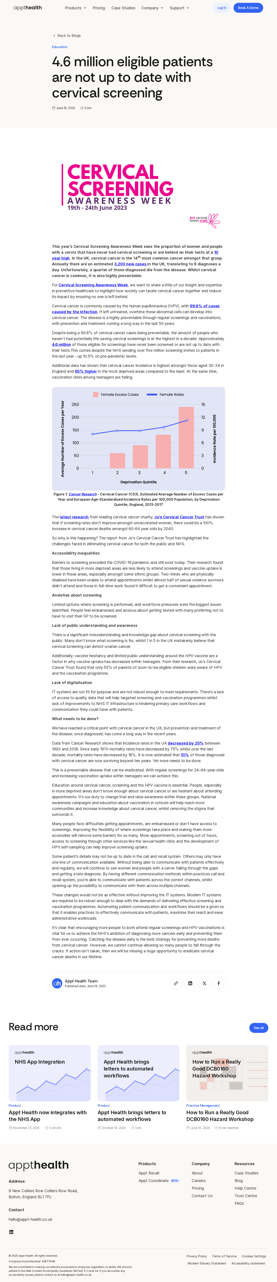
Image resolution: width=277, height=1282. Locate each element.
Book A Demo (248, 7)
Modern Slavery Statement (207, 1263)
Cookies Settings (254, 1256)
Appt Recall (148, 1173)
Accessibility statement (248, 1263)
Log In (221, 7)
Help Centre (245, 1188)
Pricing (99, 8)
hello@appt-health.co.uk (30, 1219)
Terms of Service (224, 1256)
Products (147, 1163)
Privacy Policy (197, 1256)
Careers (199, 1180)
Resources (245, 1163)
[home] (28, 7)
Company (201, 1163)
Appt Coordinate (158, 1180)
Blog (239, 1180)
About (197, 1173)
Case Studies (123, 8)
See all (259, 1028)
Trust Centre (246, 1195)
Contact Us (202, 1195)
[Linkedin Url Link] (11, 1232)
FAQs (239, 1203)
